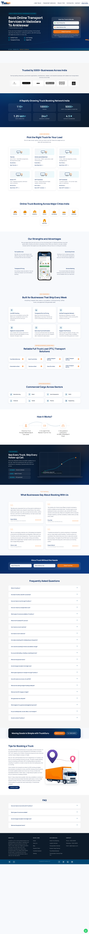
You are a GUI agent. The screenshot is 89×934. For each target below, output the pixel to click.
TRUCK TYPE (61, 3)
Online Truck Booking (54, 840)
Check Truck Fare (66, 31)
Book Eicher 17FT (14, 187)
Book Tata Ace (13, 165)
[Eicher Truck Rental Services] (59, 83)
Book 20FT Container (39, 187)
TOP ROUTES (70, 3)
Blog (34, 845)
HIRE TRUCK (37, 3)
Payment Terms (36, 848)
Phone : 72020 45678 (71, 840)
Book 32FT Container (64, 187)
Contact (77, 3)
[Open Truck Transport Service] (47, 83)
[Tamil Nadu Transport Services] (36, 83)
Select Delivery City (61, 27)
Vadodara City (16, 49)
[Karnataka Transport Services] (12, 83)
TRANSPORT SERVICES (49, 3)
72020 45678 (84, 3)
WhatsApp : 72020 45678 (72, 843)
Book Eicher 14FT (63, 165)
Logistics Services (54, 843)
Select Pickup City (60, 23)
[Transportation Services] (24, 83)
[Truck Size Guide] (71, 83)
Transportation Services (55, 845)
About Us (35, 843)
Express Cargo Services (55, 848)
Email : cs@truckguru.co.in (72, 845)
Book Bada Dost (38, 165)
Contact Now (14, 787)
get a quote (60, 733)
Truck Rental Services (54, 850)
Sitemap (35, 853)
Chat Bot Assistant (37, 850)
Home (11, 49)
